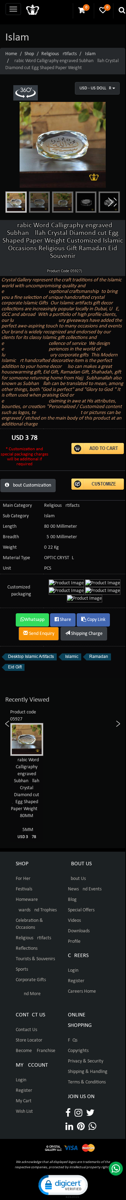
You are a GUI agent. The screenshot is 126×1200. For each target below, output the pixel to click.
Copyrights (78, 1050)
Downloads (79, 931)
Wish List (24, 1111)
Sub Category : (17, 516)
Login (73, 970)
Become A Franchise (35, 1050)
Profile (74, 941)
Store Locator (29, 1040)
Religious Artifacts (59, 54)
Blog (72, 899)
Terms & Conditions (87, 1082)
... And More (28, 994)
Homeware (27, 899)
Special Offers (81, 910)
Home (11, 54)
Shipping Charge (86, 633)
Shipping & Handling (87, 1071)
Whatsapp (34, 619)
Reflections (26, 948)
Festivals (24, 889)
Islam (90, 54)
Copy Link (95, 619)
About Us (77, 878)
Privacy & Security (85, 1061)
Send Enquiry (41, 633)
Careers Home (82, 991)
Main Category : (18, 505)
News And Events (85, 889)
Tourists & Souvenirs (35, 959)
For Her (23, 878)
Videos (74, 920)
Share (65, 619)
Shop (29, 54)
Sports (22, 969)
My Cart (23, 1101)
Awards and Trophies (36, 910)
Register (76, 981)
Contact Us (26, 1029)
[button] (112, 202)
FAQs (72, 1040)
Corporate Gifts (31, 980)
